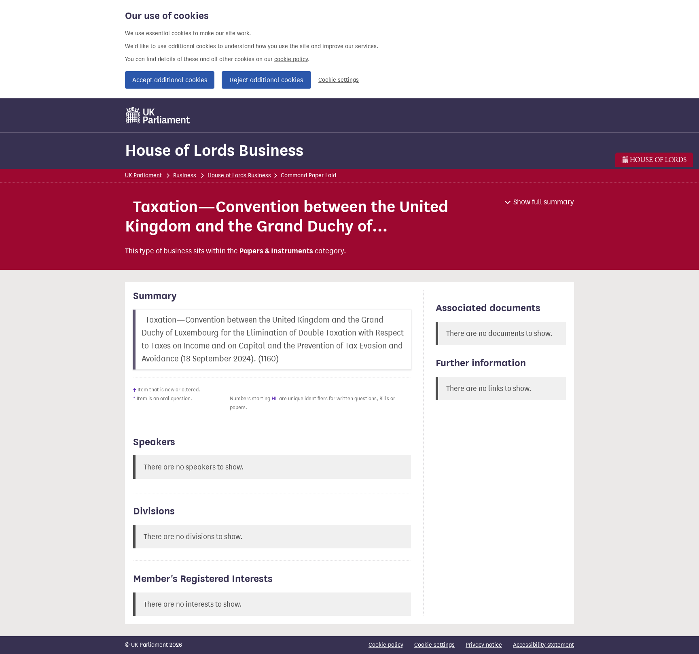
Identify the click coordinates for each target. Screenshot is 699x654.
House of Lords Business (214, 150)
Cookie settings (338, 79)
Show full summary (543, 201)
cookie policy (291, 59)
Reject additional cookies (266, 80)
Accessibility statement (543, 644)
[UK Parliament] (158, 115)
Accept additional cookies (169, 80)
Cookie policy (386, 644)
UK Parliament (143, 175)
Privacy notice (484, 644)
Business (184, 175)
